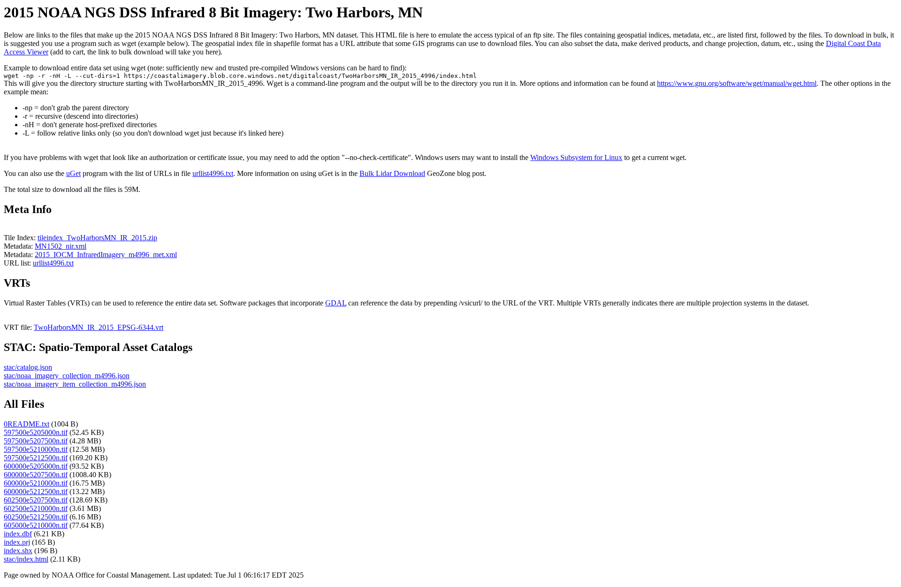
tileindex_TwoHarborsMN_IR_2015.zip (97, 238)
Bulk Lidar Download (392, 173)
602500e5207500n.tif (36, 500)
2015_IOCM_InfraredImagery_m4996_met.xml (106, 255)
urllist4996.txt (212, 173)
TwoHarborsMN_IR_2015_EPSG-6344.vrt (98, 327)
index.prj (17, 542)
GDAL (335, 303)
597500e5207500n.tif (36, 441)
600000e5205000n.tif (36, 466)
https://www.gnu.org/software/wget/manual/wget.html (737, 83)
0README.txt (26, 424)
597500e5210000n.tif (36, 449)
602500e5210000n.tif (36, 508)
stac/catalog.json (28, 367)
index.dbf (18, 534)
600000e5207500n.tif (36, 475)
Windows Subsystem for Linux (576, 157)
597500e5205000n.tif (36, 432)
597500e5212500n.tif (36, 458)
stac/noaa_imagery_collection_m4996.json (67, 376)
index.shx (18, 551)
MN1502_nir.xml (60, 246)
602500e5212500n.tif (36, 517)
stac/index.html (26, 559)
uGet (73, 173)
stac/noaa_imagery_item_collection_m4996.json (75, 384)
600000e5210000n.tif (36, 483)
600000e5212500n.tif (36, 492)
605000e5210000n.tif (36, 525)
